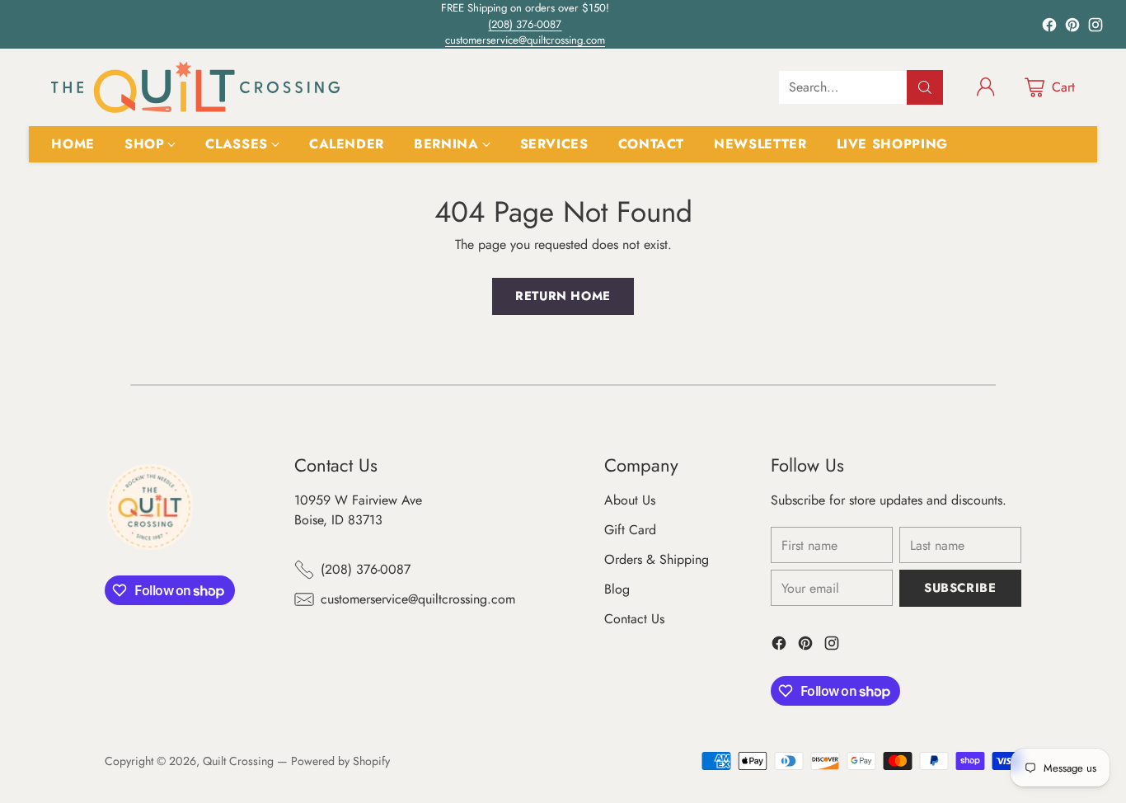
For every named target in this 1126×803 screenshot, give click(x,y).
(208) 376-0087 (524, 24)
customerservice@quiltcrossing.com (525, 40)
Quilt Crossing (238, 761)
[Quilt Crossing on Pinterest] (1072, 27)
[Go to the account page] (986, 87)
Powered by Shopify (340, 761)
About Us (629, 500)
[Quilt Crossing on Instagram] (1095, 27)
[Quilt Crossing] (195, 87)
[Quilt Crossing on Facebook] (1049, 27)
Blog (617, 589)
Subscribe (960, 588)
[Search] (925, 87)
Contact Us (634, 618)
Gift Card (630, 529)
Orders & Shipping (656, 559)
